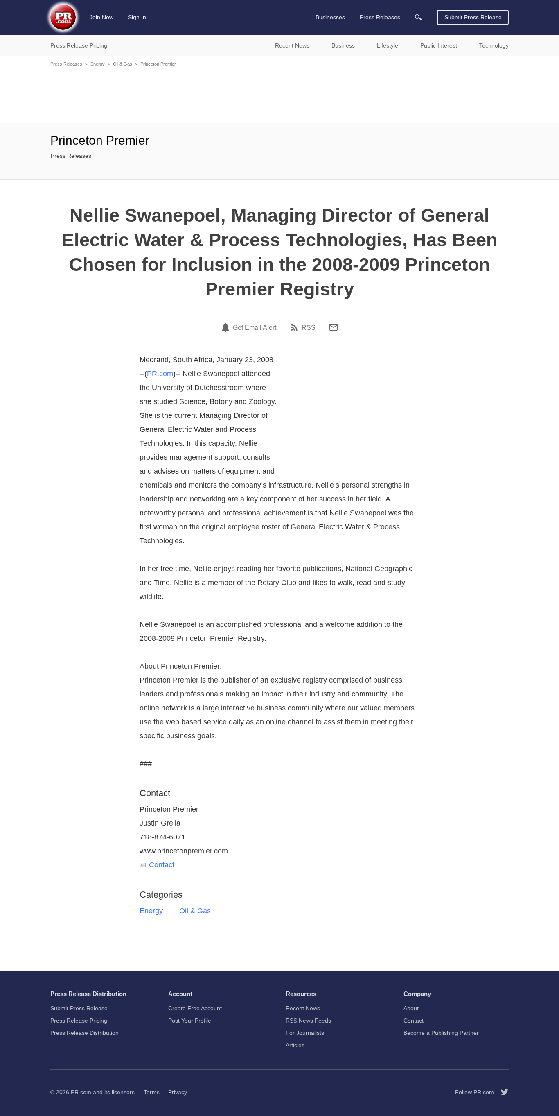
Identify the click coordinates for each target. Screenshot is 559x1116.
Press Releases (66, 63)
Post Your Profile (189, 1020)
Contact (161, 865)
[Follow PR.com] (501, 1092)
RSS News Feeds (308, 1020)
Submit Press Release (473, 17)
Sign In (137, 17)
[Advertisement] (279, 94)
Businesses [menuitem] (330, 17)
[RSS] (295, 327)
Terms (152, 1092)
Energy (97, 63)
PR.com (160, 374)
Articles (295, 1045)
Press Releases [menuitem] (380, 17)
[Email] (333, 327)
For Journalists (305, 1033)
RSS (309, 327)
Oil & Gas (122, 63)
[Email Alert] (227, 327)
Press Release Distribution (84, 1033)
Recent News (303, 1008)
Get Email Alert (254, 327)
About (411, 1008)
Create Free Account (195, 1008)
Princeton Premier (158, 63)
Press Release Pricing (78, 1020)
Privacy (177, 1092)
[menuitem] (418, 17)
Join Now (101, 17)
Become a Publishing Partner (441, 1033)
